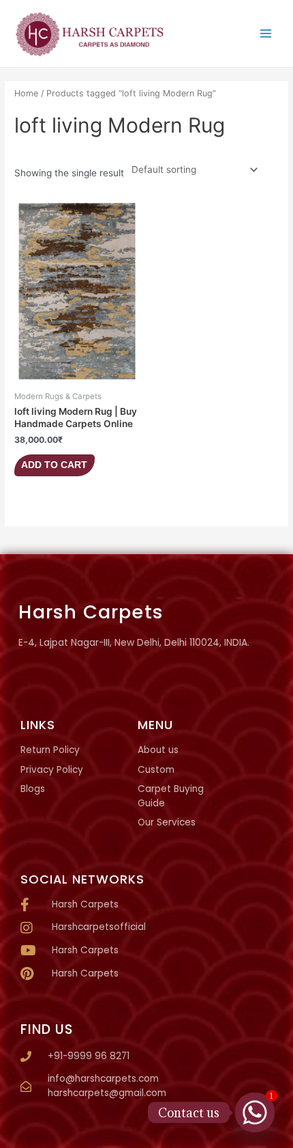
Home (26, 93)
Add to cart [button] (54, 465)
